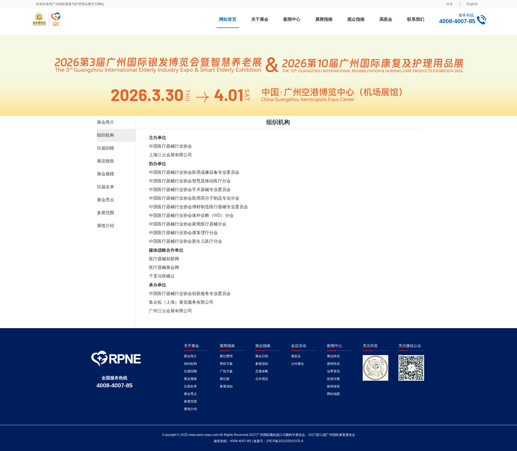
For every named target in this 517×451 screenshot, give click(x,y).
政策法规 (333, 379)
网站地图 (333, 394)
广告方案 (226, 371)
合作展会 (297, 364)
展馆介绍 (105, 225)
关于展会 (259, 19)
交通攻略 (261, 371)
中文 (449, 4)
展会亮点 (105, 199)
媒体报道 (333, 386)
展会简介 (105, 122)
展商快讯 (333, 364)
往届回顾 (105, 148)
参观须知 (261, 364)
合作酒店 (261, 379)
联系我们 (415, 19)
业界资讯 (333, 371)
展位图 (224, 379)
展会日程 (261, 356)
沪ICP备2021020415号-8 (284, 441)
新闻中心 (292, 19)
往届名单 (105, 187)
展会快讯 (333, 356)
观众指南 (356, 19)
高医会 (385, 19)
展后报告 (105, 161)
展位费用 (226, 356)
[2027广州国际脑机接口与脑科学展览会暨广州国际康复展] (89, 22)
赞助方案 (226, 364)
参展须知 (226, 386)
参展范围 (105, 212)
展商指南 (324, 19)
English (472, 4)
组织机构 (105, 135)
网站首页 (227, 19)
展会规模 (105, 174)
